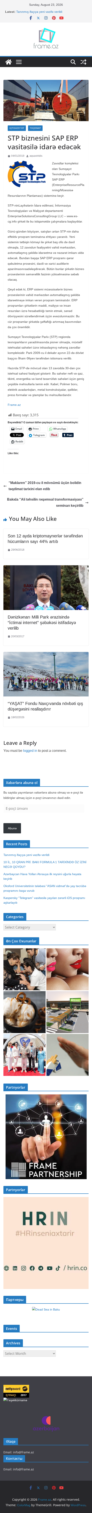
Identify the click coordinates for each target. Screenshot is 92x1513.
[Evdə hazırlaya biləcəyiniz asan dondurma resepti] (24, 1012)
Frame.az (14, 404)
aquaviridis (36, 155)
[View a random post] (83, 62)
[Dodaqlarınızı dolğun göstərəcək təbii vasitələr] (67, 969)
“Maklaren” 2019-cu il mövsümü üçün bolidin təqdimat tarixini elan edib (45, 486)
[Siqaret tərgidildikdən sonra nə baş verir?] (67, 1055)
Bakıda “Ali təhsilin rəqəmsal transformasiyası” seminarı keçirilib (45, 502)
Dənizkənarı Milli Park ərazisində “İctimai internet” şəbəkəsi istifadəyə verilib (42, 622)
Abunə (12, 828)
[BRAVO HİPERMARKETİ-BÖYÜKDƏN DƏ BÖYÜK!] (67, 1012)
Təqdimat (35, 128)
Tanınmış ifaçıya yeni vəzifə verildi (39, 11)
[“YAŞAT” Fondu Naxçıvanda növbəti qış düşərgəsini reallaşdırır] (46, 655)
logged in (30, 750)
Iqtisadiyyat (16, 128)
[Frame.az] (8, 62)
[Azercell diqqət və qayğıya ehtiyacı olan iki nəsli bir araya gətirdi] (24, 969)
